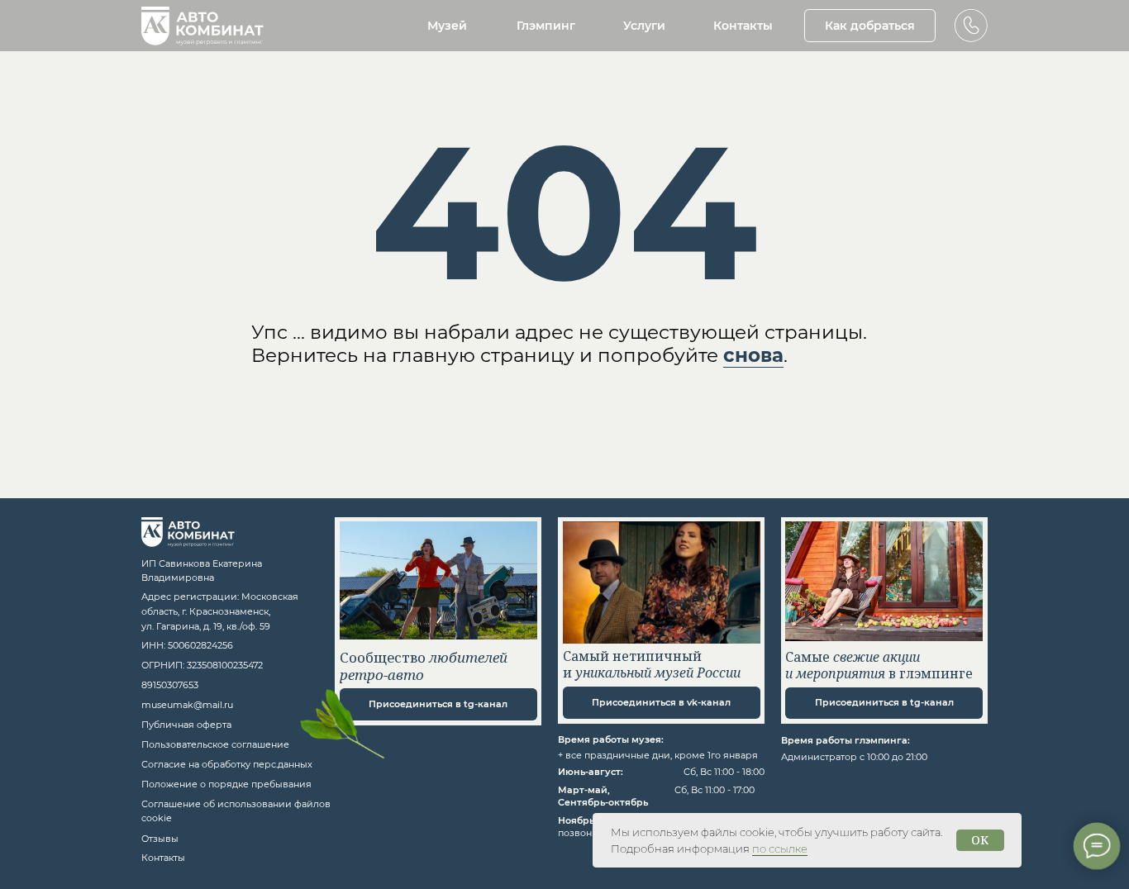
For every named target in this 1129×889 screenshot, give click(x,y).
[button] (971, 25)
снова (753, 355)
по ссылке (779, 848)
